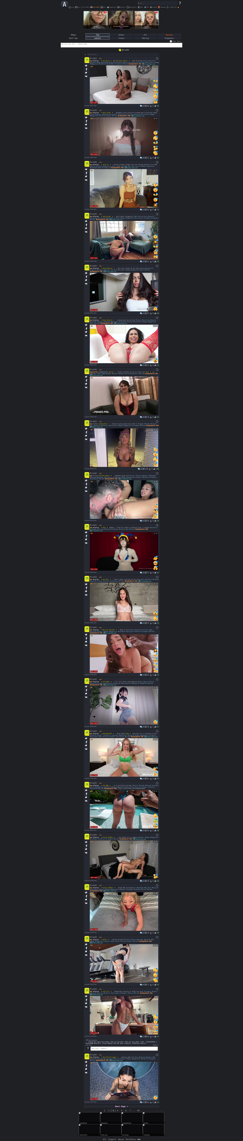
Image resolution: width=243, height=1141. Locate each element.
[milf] (155, 103)
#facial (143, 889)
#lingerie (152, 735)
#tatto (133, 939)
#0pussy (130, 993)
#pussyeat (135, 62)
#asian (145, 61)
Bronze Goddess (108, 837)
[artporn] (155, 508)
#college (124, 166)
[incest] (155, 513)
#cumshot (106, 581)
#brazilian (149, 268)
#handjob (105, 114)
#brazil (132, 475)
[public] (155, 822)
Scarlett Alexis (121, 61)
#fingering (101, 683)
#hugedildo (135, 683)
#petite (92, 166)
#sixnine (130, 114)
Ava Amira (106, 61)
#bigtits (93, 270)
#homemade (152, 475)
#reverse (106, 736)
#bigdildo (143, 683)
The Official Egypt (109, 1057)
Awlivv (105, 939)
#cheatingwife (95, 218)
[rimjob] (155, 258)
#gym (138, 939)
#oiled (101, 115)
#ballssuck (127, 62)
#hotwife (151, 216)
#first (114, 166)
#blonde (147, 424)
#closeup (100, 1059)
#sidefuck (102, 64)
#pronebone (110, 64)
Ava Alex (106, 579)
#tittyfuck (122, 321)
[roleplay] (155, 559)
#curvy (92, 787)
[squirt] (155, 771)
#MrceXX (125, 64)
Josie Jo (106, 164)
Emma (127, 733)
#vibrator (104, 425)
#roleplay (114, 529)
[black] (155, 207)
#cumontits (107, 735)
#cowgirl (138, 477)
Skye (104, 527)
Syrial (111, 372)
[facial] (155, 451)
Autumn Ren (103, 424)
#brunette (152, 61)
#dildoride (116, 683)
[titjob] (155, 570)
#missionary (149, 62)
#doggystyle (94, 64)
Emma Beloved (107, 733)
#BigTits (115, 373)
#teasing (151, 787)
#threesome (104, 62)
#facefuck (119, 62)
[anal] (155, 88)
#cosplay (122, 529)
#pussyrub (97, 425)
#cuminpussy (114, 581)
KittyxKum (106, 681)
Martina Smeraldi (109, 630)
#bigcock (93, 1059)
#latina (142, 268)
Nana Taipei (107, 112)
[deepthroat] (155, 657)
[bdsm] (155, 93)
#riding (142, 62)
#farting (100, 993)
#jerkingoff (113, 114)
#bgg (98, 62)
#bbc (118, 166)
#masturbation (126, 683)
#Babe (123, 733)
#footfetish (122, 114)
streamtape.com (149, 64)
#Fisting (128, 373)
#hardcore (145, 477)
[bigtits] (155, 310)
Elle (147, 372)
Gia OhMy (106, 785)
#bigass (154, 991)
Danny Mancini (107, 268)
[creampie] (155, 135)
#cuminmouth (94, 478)
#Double (121, 373)
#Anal (99, 373)
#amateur (93, 62)
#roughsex (118, 64)
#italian (146, 630)
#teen (132, 630)
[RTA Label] (139, 1139)
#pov (99, 167)
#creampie (107, 115)
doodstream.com (132, 167)
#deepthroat (107, 166)
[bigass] (155, 98)
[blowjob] (155, 83)
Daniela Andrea (104, 475)
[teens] (155, 201)
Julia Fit (106, 991)
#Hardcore (135, 373)
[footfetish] (155, 155)
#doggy (156, 62)
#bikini (135, 785)
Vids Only (176, 41)
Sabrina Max (107, 216)
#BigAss (108, 373)
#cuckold (104, 218)
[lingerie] (155, 362)
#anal (142, 270)
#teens (140, 681)
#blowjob (112, 62)
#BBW (103, 373)
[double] (155, 150)
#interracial (142, 216)
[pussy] (155, 191)
